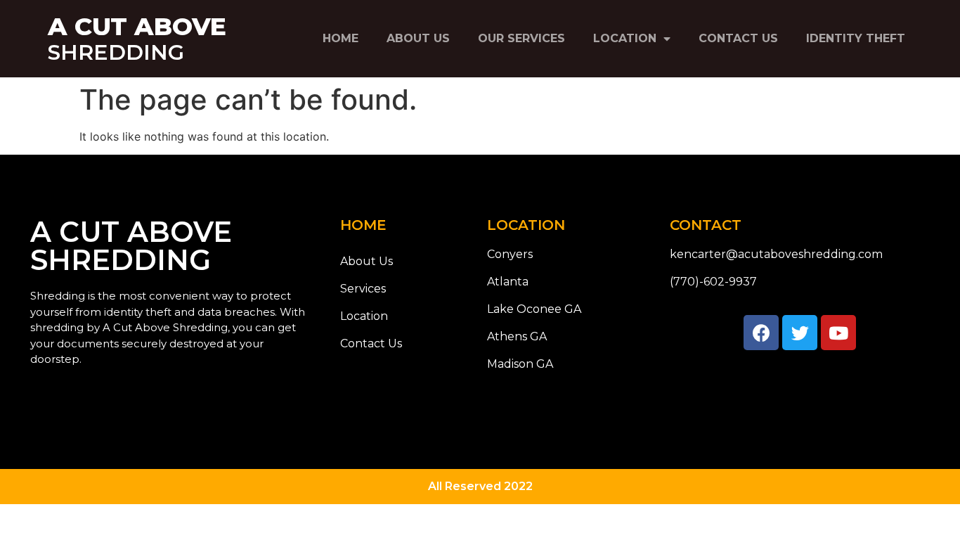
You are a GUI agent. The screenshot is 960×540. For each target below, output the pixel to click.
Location (624, 38)
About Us (418, 38)
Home (340, 38)
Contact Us (738, 38)
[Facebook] (761, 332)
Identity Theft (855, 38)
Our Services (521, 38)
